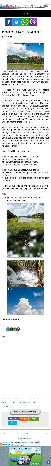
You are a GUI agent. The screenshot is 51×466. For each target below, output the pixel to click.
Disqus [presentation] (12, 423)
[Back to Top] (48, 462)
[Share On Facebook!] (9, 22)
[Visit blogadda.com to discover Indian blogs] (19, 443)
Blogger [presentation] (24, 419)
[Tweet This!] (16, 22)
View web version (25, 439)
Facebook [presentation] (13, 418)
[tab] (13, 418)
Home (25, 434)
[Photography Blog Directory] (5, 445)
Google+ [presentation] (34, 419)
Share (5, 406)
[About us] (25, 465)
